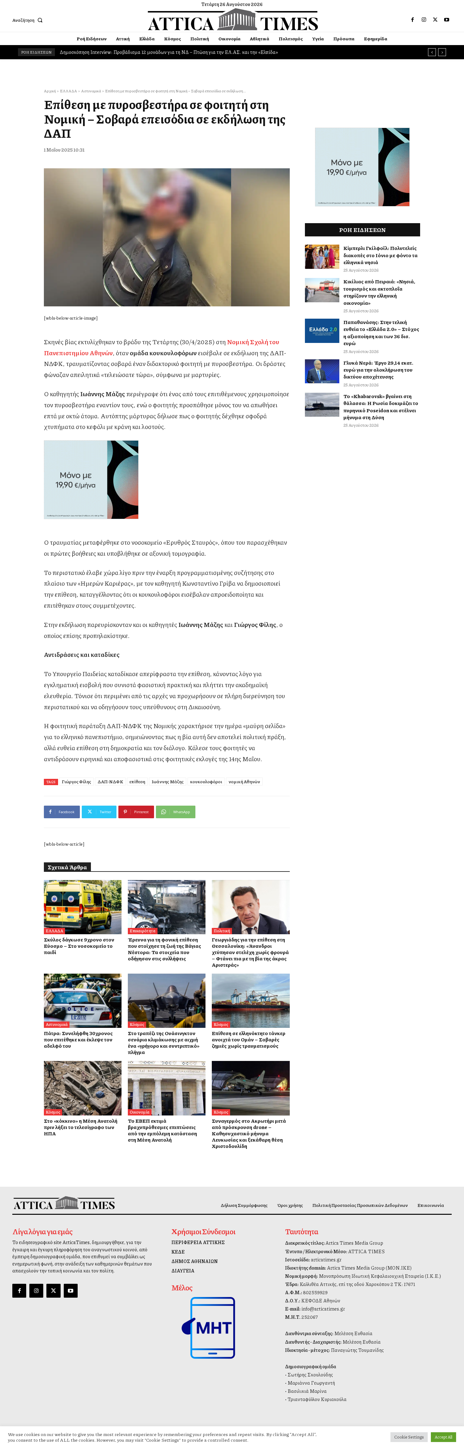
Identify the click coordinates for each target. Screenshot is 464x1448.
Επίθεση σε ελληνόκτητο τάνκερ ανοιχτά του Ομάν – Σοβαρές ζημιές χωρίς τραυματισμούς (248, 1039)
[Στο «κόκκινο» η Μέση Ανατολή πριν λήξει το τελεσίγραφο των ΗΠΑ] (83, 1088)
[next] (442, 52)
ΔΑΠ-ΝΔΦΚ (110, 781)
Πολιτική (222, 931)
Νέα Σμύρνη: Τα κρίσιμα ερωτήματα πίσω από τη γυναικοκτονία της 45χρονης (142, 52)
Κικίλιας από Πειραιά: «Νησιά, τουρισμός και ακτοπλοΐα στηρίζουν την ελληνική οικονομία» (379, 292)
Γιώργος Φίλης (76, 781)
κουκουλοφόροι (206, 781)
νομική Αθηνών (244, 781)
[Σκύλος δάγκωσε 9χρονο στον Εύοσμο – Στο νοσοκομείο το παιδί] (83, 907)
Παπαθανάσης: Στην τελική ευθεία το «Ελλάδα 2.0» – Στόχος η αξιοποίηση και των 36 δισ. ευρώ (381, 332)
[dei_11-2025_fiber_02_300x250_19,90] (167, 479)
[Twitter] (435, 20)
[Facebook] (412, 20)
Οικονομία (140, 1112)
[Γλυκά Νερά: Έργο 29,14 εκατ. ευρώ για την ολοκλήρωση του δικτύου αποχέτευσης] (322, 371)
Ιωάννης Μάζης (168, 781)
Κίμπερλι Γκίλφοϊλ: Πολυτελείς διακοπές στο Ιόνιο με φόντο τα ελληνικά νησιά (380, 255)
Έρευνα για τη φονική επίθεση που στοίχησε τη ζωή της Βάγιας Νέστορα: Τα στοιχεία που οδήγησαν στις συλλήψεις (164, 949)
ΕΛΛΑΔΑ (68, 91)
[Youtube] (447, 20)
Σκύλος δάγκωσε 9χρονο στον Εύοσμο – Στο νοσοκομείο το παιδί (79, 946)
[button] (28, 19)
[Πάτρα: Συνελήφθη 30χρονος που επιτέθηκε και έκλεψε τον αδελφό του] (83, 1001)
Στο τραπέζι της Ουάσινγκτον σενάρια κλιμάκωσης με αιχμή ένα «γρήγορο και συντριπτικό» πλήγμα (163, 1042)
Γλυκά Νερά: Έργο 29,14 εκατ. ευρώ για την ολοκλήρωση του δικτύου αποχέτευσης (378, 369)
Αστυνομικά (91, 91)
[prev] (432, 52)
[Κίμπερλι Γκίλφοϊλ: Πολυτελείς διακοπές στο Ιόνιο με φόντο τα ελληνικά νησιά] (322, 257)
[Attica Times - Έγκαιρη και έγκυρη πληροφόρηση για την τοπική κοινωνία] (233, 19)
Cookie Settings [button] (409, 1437)
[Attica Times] (64, 1202)
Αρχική (50, 91)
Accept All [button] (443, 1437)
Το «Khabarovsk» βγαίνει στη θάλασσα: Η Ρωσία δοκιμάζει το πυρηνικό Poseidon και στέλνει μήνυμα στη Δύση (380, 406)
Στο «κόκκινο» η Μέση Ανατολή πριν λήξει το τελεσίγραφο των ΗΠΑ (80, 1127)
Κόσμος (137, 1024)
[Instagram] (424, 20)
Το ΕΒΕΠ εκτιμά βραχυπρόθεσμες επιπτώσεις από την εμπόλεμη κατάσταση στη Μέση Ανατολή (162, 1130)
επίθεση (137, 781)
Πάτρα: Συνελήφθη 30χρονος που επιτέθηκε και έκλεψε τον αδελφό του (78, 1039)
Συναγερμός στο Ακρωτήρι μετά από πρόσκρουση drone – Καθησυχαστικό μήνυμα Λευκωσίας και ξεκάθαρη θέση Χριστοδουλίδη (249, 1133)
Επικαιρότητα (143, 931)
